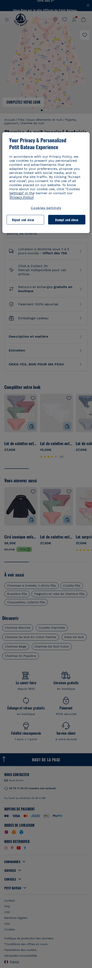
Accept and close (66, 219)
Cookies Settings (46, 208)
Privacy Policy (21, 197)
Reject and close (23, 219)
